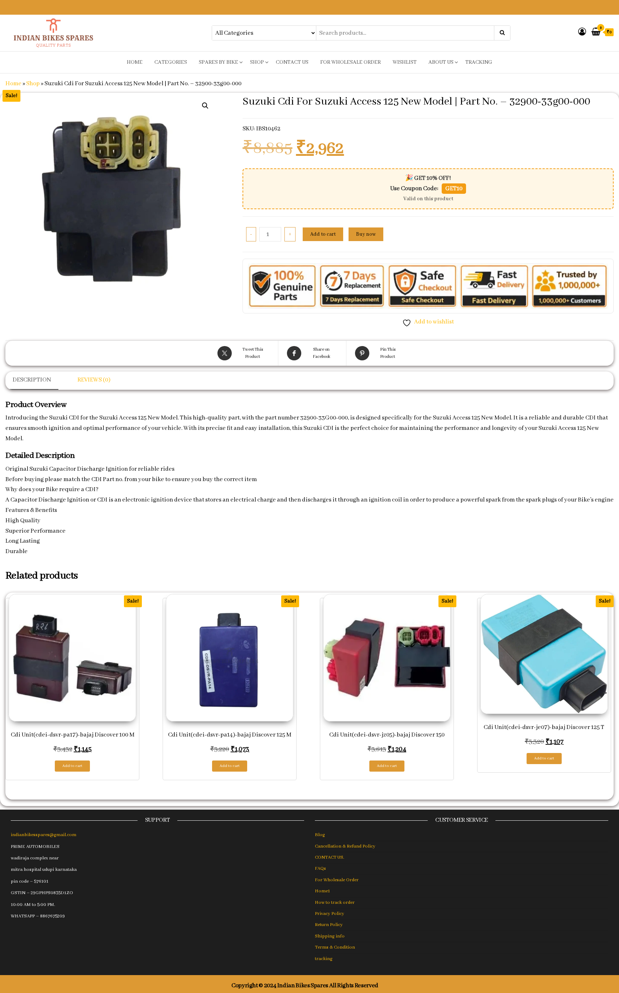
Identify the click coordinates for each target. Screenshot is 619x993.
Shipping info (330, 936)
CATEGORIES (170, 62)
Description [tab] (32, 380)
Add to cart (323, 234)
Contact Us (292, 62)
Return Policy (329, 925)
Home (13, 83)
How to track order (335, 903)
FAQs (320, 868)
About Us (441, 62)
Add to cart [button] (72, 765)
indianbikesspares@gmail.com (43, 835)
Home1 (322, 891)
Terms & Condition (335, 947)
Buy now (366, 234)
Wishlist (405, 62)
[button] (205, 105)
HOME (135, 62)
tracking (478, 62)
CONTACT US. (329, 857)
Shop (257, 62)
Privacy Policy (329, 914)
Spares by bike (218, 62)
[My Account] (582, 32)
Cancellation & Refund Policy (345, 846)
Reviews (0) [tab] (93, 380)
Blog (320, 835)
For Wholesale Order (350, 62)
